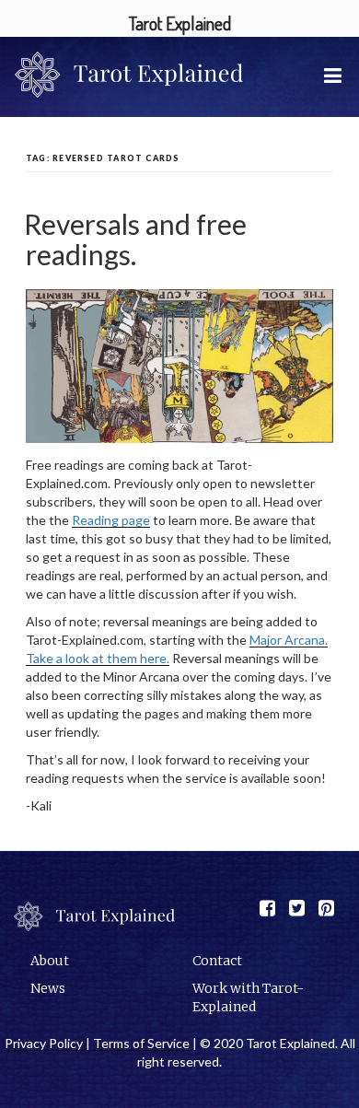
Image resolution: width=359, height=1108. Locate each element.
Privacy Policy (44, 1043)
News (47, 988)
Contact (217, 960)
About (49, 960)
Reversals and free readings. (135, 239)
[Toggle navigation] (334, 75)
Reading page (111, 520)
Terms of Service (141, 1043)
